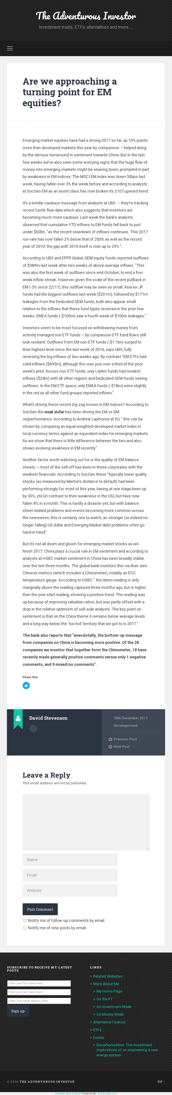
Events (98, 1037)
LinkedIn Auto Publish (68, 1093)
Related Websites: (108, 976)
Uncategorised (126, 726)
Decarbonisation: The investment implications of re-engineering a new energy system (127, 1050)
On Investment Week (114, 1006)
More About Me (106, 984)
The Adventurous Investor (86, 15)
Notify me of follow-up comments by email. (66, 920)
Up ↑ (161, 1081)
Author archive (33, 728)
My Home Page (109, 991)
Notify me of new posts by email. (57, 927)
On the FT (105, 999)
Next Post (122, 747)
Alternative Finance (109, 1022)
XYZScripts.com (107, 1093)
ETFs (97, 1030)
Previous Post (125, 739)
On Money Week (110, 1014)
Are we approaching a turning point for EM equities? (70, 92)
